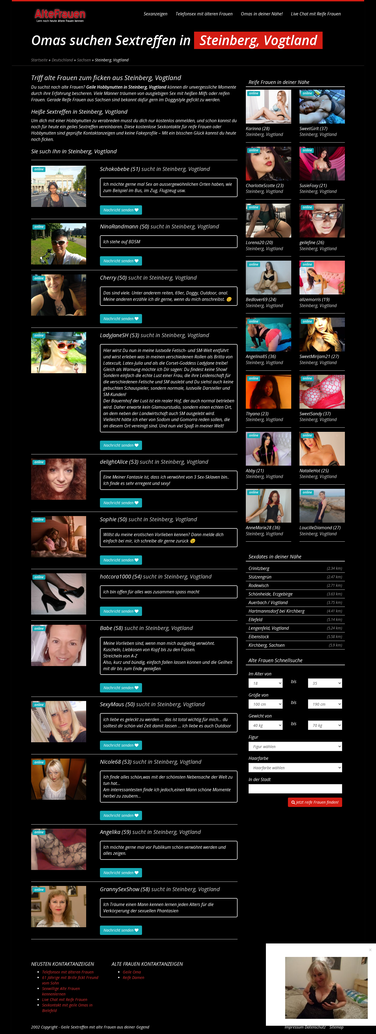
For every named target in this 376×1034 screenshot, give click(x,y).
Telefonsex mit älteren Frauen (204, 14)
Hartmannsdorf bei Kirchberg (295, 611)
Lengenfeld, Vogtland (295, 628)
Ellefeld (295, 619)
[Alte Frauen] (60, 14)
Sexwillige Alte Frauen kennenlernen (61, 991)
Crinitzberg (295, 568)
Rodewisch (295, 585)
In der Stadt (260, 779)
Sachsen (84, 59)
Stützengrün (295, 577)
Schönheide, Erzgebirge (295, 594)
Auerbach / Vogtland (295, 602)
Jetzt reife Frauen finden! (317, 802)
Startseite (39, 59)
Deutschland (62, 59)
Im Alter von (260, 674)
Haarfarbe (258, 758)
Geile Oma (132, 972)
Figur (253, 737)
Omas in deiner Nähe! (262, 14)
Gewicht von (260, 716)
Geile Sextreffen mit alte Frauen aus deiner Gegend (105, 1027)
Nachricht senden (119, 209)
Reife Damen (133, 977)
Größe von (258, 695)
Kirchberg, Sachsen (295, 645)
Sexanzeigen (155, 14)
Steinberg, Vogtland (186, 169)
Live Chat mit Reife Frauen (316, 14)
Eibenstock (295, 637)
